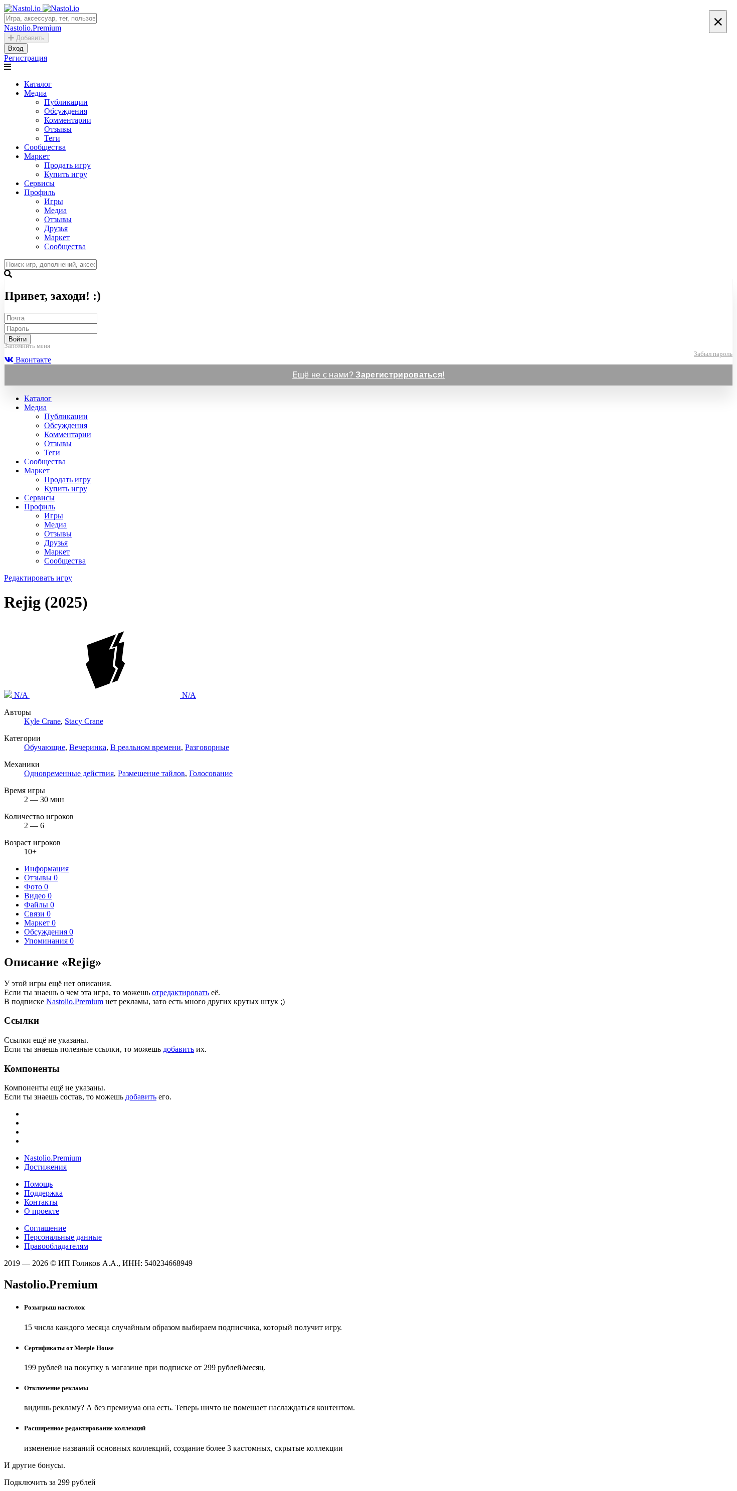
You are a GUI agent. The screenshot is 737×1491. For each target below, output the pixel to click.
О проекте (41, 1211)
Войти (18, 339)
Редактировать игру (38, 578)
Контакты (41, 1202)
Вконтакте (32, 359)
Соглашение (45, 1228)
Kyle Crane (42, 721)
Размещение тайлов (151, 773)
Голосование (211, 773)
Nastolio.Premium (74, 1001)
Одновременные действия (69, 773)
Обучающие (44, 747)
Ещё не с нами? (368, 374)
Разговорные (207, 747)
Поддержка (43, 1193)
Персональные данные (63, 1237)
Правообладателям (56, 1246)
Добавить (29, 38)
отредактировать (180, 992)
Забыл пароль (713, 353)
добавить (178, 1049)
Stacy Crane (84, 721)
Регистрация (25, 58)
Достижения (45, 1167)
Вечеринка (87, 747)
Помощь (38, 1184)
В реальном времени (145, 747)
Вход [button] (16, 48)
